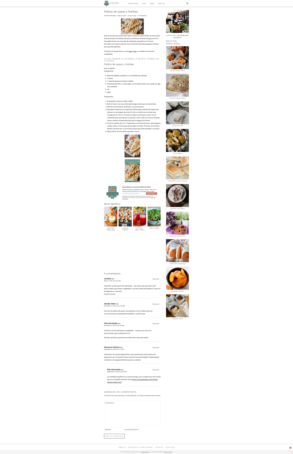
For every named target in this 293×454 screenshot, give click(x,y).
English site (161, 3)
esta (130, 51)
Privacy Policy (168, 452)
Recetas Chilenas (133, 3)
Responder (155, 279)
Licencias (159, 447)
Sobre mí (122, 447)
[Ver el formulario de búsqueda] (187, 3)
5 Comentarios (142, 15)
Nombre (108, 429)
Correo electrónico (131, 429)
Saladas (152, 3)
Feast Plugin (145, 452)
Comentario (110, 403)
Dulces (144, 3)
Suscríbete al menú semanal (140, 447)
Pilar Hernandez (111, 15)
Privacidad (170, 447)
